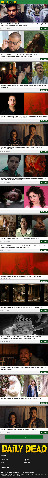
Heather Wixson (7, 28)
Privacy (11, 475)
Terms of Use (17, 475)
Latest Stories (5, 459)
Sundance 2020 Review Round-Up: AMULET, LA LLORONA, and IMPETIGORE (20, 238)
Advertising (27, 462)
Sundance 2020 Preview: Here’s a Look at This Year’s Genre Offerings (18, 429)
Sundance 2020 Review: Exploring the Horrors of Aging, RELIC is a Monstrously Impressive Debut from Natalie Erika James (21, 399)
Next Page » (24, 437)
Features (4, 460)
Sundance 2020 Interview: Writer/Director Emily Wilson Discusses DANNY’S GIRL (21, 209)
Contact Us (27, 460)
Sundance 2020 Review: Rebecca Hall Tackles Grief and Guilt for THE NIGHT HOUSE (22, 307)
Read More (44, 28)
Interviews (4, 463)
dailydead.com (14, 474)
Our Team (27, 459)
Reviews (4, 462)
